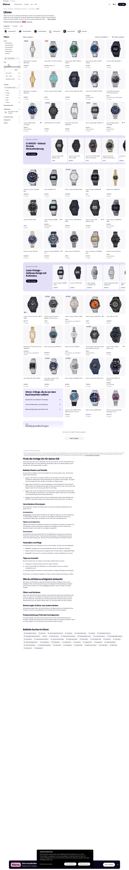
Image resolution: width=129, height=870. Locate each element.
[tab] (7, 26)
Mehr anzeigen (52, 19)
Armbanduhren (8, 43)
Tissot (27, 477)
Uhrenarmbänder (9, 45)
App (32, 4)
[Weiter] (122, 149)
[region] (65, 859)
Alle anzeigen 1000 (8, 105)
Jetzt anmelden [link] (109, 864)
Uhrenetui (7, 53)
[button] (114, 4)
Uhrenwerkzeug (9, 47)
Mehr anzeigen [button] (74, 438)
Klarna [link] (5, 9)
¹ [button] (90, 97)
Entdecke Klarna (18, 4)
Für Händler (12, 1)
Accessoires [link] (32, 9)
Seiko (26, 484)
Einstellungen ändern (46, 864)
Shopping (26, 4)
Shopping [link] (10, 9)
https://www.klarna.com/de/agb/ (93, 455)
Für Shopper (6, 1)
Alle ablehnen (70, 864)
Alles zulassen (84, 864)
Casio (27, 491)
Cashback (46, 585)
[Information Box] (33, 37)
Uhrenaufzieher (9, 51)
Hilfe (35, 4)
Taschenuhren (8, 49)
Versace (27, 497)
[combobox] (102, 37)
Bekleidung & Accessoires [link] (21, 9)
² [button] (114, 97)
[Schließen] (91, 851)
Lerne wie (29, 22)
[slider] (5, 67)
